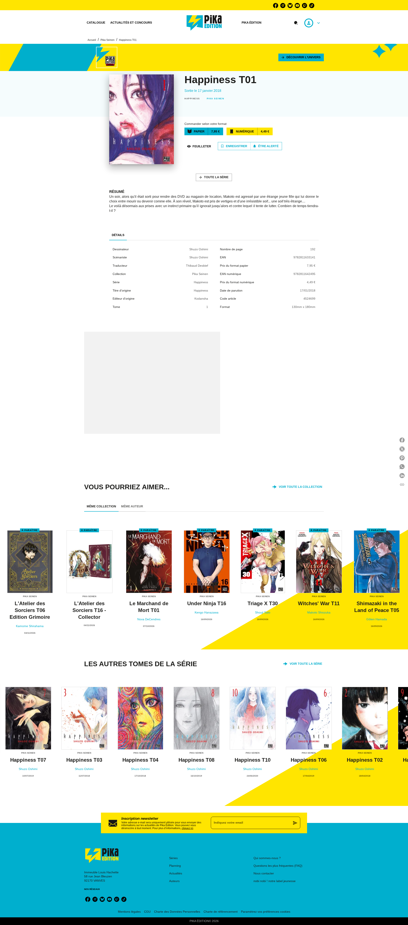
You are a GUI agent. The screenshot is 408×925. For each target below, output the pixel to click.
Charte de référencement (221, 911)
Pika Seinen (108, 39)
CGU (147, 911)
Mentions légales (129, 911)
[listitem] (275, 5)
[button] (301, 57)
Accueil (92, 39)
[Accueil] (204, 23)
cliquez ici (187, 828)
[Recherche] (296, 23)
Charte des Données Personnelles (177, 911)
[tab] (96, 23)
